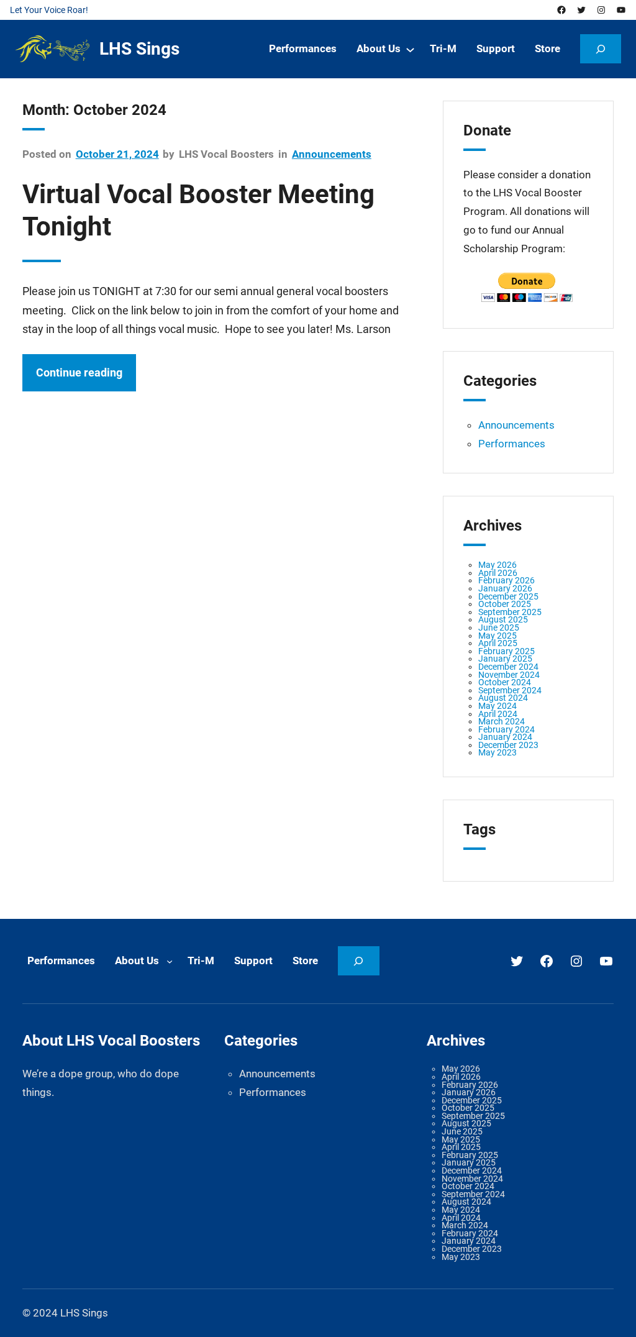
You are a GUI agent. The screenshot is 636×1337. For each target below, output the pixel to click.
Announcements (331, 154)
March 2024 (501, 721)
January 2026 (505, 588)
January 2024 (505, 737)
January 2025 (505, 659)
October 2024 (504, 682)
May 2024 (497, 706)
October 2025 (504, 604)
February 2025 (506, 651)
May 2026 (497, 565)
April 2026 (497, 573)
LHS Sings (139, 49)
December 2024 (508, 667)
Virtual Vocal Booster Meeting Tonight (198, 210)
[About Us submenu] (410, 49)
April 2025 (497, 643)
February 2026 (506, 580)
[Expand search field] (600, 48)
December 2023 (508, 745)
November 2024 (509, 675)
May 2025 (497, 636)
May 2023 (497, 752)
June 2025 (498, 627)
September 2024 (510, 690)
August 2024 (503, 698)
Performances (511, 443)
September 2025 (510, 612)
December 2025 (508, 596)
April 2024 (497, 714)
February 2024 (506, 729)
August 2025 (503, 619)
